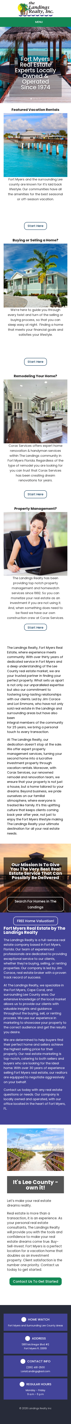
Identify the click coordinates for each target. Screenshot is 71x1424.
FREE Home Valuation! (35, 921)
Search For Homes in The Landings (35, 904)
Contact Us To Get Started (35, 1281)
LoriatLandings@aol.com (35, 1371)
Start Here (35, 226)
